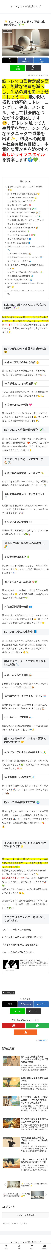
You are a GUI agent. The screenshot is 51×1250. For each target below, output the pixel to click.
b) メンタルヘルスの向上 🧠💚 (23, 235)
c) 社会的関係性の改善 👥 (20, 239)
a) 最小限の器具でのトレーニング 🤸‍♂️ (25, 216)
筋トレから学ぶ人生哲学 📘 (18, 243)
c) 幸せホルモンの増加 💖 (20, 205)
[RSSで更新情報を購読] (25, 1032)
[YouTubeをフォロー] (13, 1025)
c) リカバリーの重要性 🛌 (20, 261)
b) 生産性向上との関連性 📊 (21, 276)
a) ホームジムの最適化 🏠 (20, 254)
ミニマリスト (9, 993)
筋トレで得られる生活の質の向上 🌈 (22, 228)
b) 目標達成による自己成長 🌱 (22, 201)
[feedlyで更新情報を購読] (37, 1025)
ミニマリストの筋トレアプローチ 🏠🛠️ (23, 212)
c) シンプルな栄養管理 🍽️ (20, 224)
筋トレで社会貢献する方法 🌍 (19, 280)
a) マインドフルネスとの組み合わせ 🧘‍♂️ (26, 272)
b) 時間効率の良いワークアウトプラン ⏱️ (27, 220)
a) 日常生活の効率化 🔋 (20, 231)
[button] (33, 68)
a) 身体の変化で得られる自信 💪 (23, 197)
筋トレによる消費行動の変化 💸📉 (21, 209)
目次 (22, 181)
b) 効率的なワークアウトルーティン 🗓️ (26, 257)
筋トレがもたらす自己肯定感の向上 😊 (23, 194)
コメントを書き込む (25, 1215)
